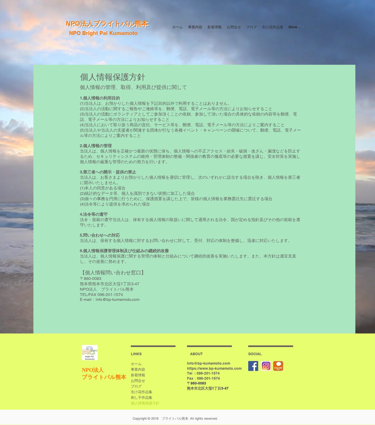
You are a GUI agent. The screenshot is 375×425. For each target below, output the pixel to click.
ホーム (136, 364)
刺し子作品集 (141, 397)
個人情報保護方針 (145, 403)
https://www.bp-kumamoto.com (214, 368)
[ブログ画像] (278, 366)
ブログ (136, 386)
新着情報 (138, 375)
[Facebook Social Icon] (253, 366)
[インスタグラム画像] (266, 366)
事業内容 (138, 369)
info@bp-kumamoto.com (208, 363)
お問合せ (138, 381)
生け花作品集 (141, 392)
